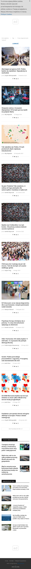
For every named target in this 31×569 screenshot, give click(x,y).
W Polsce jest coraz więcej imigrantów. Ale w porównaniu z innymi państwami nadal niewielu (15, 305)
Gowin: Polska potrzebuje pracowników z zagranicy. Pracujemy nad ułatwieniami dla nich (15, 359)
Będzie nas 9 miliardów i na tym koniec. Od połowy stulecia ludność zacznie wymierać (14, 227)
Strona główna (5, 38)
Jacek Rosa (7, 363)
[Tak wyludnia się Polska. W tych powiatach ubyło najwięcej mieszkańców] (15, 134)
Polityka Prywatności (20, 561)
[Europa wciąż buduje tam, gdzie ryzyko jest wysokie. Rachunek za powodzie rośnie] (6, 527)
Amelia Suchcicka (9, 327)
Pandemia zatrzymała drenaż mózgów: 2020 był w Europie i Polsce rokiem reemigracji (15, 415)
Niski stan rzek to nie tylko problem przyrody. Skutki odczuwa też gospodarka (10, 458)
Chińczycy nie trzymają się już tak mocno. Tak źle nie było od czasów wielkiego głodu (14, 266)
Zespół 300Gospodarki (10, 75)
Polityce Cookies (6, 14)
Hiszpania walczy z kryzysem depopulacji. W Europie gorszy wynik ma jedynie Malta (14, 110)
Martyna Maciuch (9, 309)
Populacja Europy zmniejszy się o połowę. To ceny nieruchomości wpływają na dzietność (13, 323)
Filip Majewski (8, 114)
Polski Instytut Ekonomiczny (12, 345)
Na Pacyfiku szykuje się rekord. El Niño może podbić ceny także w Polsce (21, 516)
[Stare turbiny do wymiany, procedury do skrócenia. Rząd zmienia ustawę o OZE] (6, 488)
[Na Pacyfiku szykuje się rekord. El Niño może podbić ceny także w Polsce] (6, 517)
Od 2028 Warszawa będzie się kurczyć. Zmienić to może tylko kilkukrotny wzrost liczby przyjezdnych (15, 397)
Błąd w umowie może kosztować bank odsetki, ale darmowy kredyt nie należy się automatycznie (10, 470)
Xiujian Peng (8, 270)
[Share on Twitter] (14, 78)
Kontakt (11, 561)
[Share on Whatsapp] (18, 78)
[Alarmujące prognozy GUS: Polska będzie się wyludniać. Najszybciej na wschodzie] (15, 56)
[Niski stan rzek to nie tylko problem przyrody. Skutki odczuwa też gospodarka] (24, 458)
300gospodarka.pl (20, 563)
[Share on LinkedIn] (16, 78)
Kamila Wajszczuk (9, 192)
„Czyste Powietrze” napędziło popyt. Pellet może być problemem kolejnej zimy (20, 507)
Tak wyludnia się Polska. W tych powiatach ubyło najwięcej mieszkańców (13, 149)
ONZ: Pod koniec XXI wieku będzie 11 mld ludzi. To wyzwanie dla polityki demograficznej (15, 341)
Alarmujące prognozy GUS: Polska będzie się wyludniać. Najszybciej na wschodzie (14, 71)
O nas (6, 561)
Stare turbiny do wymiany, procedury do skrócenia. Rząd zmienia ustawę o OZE (21, 487)
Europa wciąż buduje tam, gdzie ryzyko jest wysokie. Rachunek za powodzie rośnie (21, 527)
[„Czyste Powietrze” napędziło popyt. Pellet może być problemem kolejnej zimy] (6, 507)
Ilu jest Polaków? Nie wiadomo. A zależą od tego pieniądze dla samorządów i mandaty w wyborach (14, 188)
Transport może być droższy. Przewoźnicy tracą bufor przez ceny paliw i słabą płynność (9, 447)
